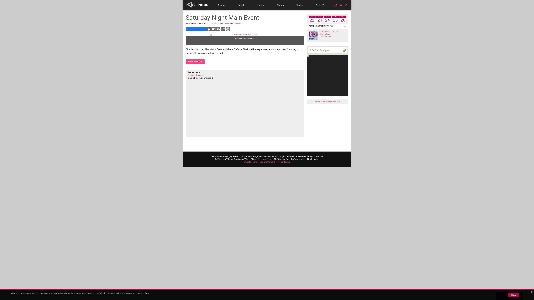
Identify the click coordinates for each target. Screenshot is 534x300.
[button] (222, 5)
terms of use (143, 293)
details (227, 23)
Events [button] (260, 5)
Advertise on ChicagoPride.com (327, 102)
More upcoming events (321, 26)
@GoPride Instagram (319, 50)
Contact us (285, 162)
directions (238, 23)
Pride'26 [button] (320, 5)
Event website (195, 61)
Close (513, 295)
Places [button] (280, 5)
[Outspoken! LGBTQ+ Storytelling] (313, 35)
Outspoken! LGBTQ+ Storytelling (329, 33)
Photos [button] (299, 5)
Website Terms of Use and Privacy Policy (261, 162)
